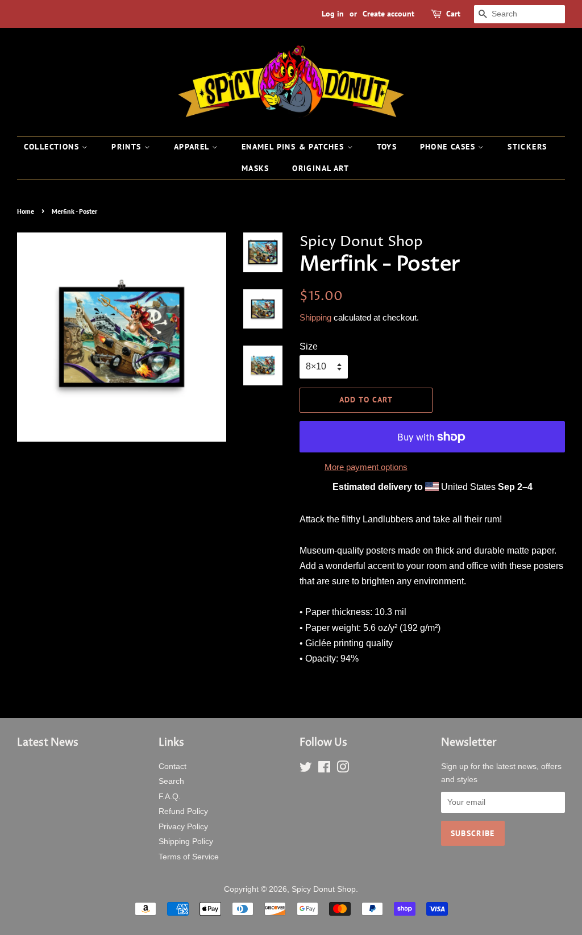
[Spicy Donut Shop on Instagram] (342, 769)
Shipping (315, 317)
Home (25, 211)
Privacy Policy (183, 826)
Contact (172, 766)
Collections (53, 147)
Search (171, 781)
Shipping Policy (186, 841)
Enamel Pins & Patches (294, 147)
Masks (255, 168)
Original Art (320, 168)
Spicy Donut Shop (324, 889)
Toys (387, 147)
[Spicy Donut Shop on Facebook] (324, 769)
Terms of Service (189, 857)
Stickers (527, 147)
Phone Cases (449, 147)
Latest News (47, 742)
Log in (333, 14)
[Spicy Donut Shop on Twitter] (306, 769)
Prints (127, 147)
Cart (453, 14)
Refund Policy (183, 811)
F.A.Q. (170, 796)
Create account (388, 14)
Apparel (193, 147)
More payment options (366, 467)
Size (309, 346)
